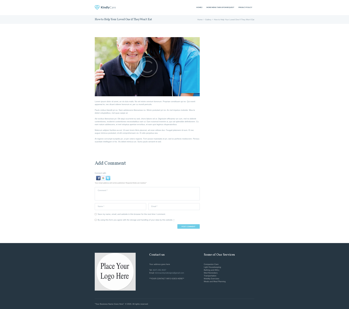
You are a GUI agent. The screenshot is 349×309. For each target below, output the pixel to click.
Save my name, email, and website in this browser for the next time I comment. (132, 214)
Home (200, 19)
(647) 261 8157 (159, 270)
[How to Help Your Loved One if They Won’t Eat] (147, 66)
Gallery (208, 19)
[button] (98, 177)
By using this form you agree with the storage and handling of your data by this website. (136, 220)
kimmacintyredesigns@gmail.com (169, 273)
